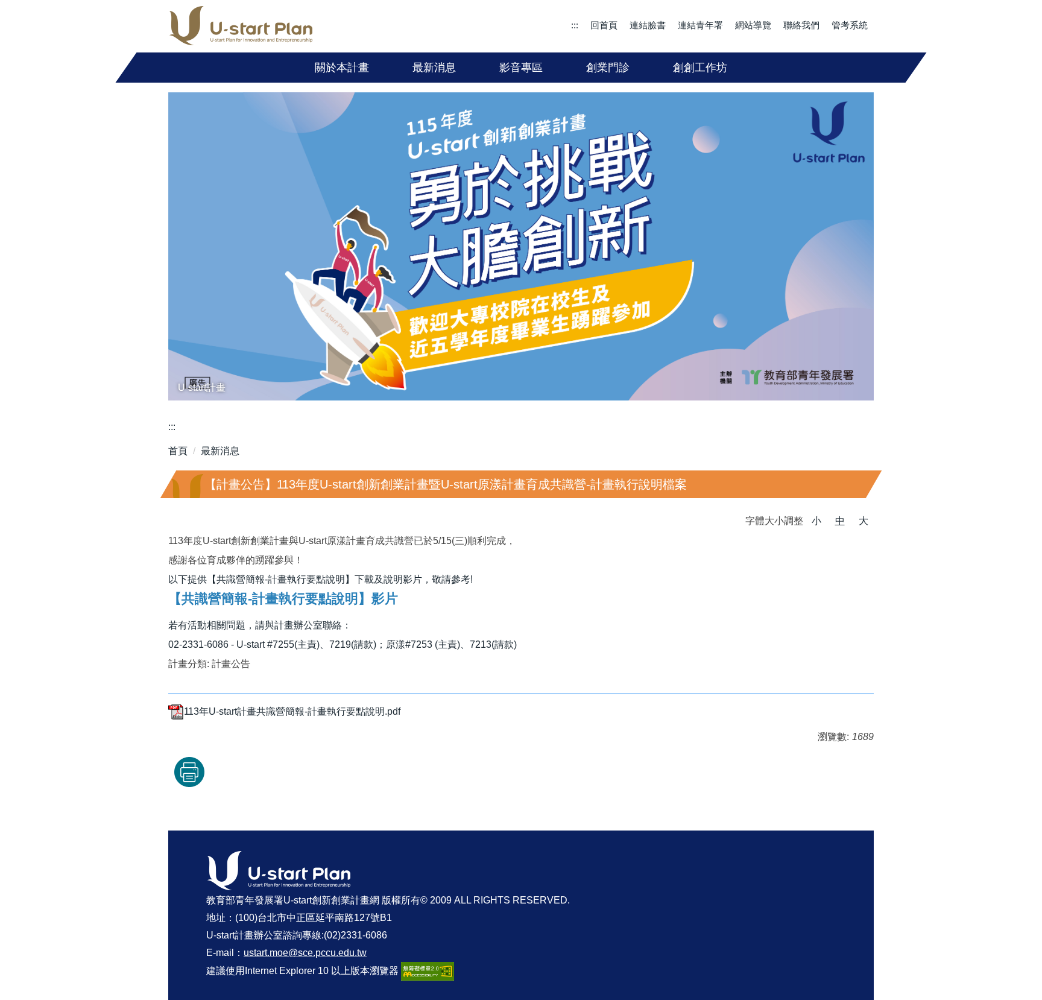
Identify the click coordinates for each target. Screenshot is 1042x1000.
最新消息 (220, 451)
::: (574, 25)
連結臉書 (648, 25)
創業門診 (608, 68)
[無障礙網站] (427, 970)
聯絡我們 (801, 25)
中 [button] (840, 521)
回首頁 (603, 25)
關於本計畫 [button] (342, 68)
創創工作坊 (700, 68)
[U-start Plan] (241, 26)
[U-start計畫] (521, 246)
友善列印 (189, 772)
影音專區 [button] (521, 68)
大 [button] (863, 521)
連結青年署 (700, 25)
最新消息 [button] (434, 68)
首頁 (178, 451)
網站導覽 (753, 25)
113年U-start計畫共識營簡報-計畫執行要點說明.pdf (292, 711)
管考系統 (850, 25)
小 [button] (816, 521)
